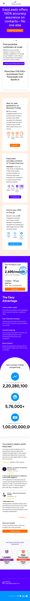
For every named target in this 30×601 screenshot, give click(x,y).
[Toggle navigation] (3, 3)
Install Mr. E (15, 145)
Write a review (15, 531)
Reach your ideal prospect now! (14, 63)
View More (22, 517)
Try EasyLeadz (15, 197)
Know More (15, 289)
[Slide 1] (13, 40)
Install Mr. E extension (15, 30)
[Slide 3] (16, 40)
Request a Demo (15, 244)
